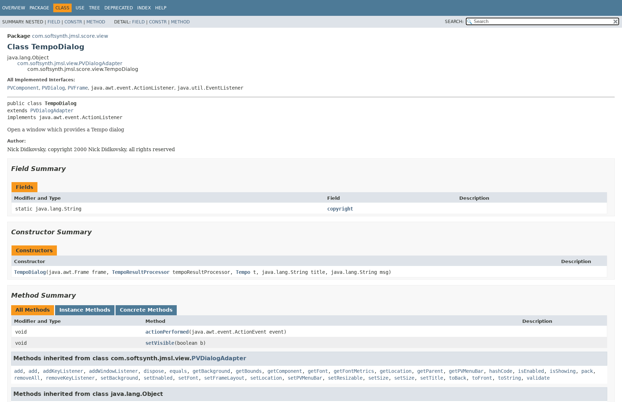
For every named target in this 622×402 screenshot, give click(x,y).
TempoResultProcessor (141, 272)
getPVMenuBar (466, 371)
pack (587, 371)
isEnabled (531, 371)
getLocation (395, 371)
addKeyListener (63, 371)
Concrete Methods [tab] (146, 310)
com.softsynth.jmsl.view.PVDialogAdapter (69, 63)
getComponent (284, 371)
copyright (340, 209)
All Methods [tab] (32, 310)
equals (178, 371)
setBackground (119, 378)
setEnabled (158, 378)
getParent (430, 371)
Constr (73, 21)
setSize (378, 378)
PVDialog (53, 88)
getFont (318, 371)
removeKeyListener (70, 378)
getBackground (211, 371)
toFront (482, 378)
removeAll (27, 378)
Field (54, 21)
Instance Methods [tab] (84, 310)
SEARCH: (454, 21)
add (18, 371)
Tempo (243, 272)
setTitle (431, 378)
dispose (154, 371)
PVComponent (23, 88)
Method (95, 21)
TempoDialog (30, 272)
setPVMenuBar (305, 378)
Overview (13, 7)
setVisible (159, 343)
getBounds (249, 371)
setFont (188, 378)
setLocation (266, 378)
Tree (94, 7)
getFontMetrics (354, 371)
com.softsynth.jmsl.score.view (70, 36)
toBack (457, 378)
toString (509, 378)
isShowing (563, 371)
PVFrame (78, 88)
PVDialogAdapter (51, 110)
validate (538, 378)
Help (160, 7)
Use (80, 7)
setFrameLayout (224, 378)
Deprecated (118, 7)
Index (144, 7)
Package (39, 7)
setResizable (345, 378)
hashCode (500, 371)
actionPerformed (167, 332)
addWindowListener (113, 371)
